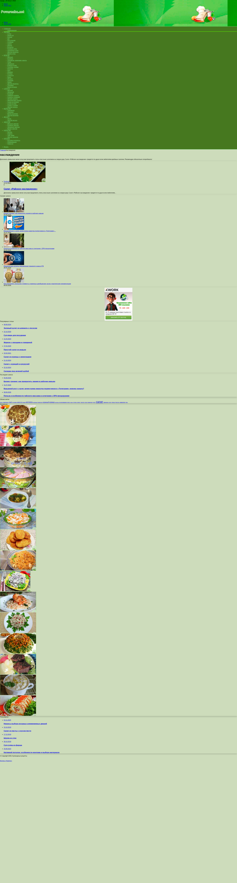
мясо (68, 402)
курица (52, 402)
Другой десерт (12, 120)
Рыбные (10, 59)
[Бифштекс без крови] (18, 674)
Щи (8, 39)
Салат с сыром (12, 105)
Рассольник (11, 40)
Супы (9, 34)
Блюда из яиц (12, 65)
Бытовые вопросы (13, 140)
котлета (29, 402)
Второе (7, 55)
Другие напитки (12, 137)
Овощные (10, 64)
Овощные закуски (13, 127)
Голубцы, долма (12, 67)
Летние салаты (12, 99)
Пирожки (10, 112)
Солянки (10, 42)
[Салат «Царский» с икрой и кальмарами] (18, 715)
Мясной (10, 90)
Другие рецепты (13, 52)
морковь (57, 402)
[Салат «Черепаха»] (18, 425)
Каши (9, 77)
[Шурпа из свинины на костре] (18, 508)
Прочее (7, 139)
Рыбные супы (12, 49)
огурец (75, 402)
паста (82, 402)
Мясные (10, 57)
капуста (19, 402)
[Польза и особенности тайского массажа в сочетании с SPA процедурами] (14, 247)
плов (86, 402)
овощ (71, 402)
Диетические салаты (14, 100)
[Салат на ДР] (18, 487)
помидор (89, 402)
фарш (113, 402)
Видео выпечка (12, 114)
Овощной (10, 92)
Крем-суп (10, 35)
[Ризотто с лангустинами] (18, 611)
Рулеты (9, 74)
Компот (9, 134)
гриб (10, 402)
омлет (78, 402)
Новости (10, 144)
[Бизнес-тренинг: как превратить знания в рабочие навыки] (14, 211)
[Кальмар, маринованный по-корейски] (18, 528)
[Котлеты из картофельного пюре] (18, 549)
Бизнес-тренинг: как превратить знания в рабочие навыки (24, 213)
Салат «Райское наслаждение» (20, 189)
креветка (40, 402)
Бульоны (10, 47)
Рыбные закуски (13, 125)
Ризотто (10, 69)
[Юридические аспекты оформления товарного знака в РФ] (14, 264)
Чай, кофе (10, 135)
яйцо (127, 402)
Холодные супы (12, 50)
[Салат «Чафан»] (18, 445)
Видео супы (11, 54)
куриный (46, 402)
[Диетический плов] (18, 570)
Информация (12, 30)
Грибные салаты (13, 95)
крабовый (35, 402)
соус (110, 402)
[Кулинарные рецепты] (12, 19)
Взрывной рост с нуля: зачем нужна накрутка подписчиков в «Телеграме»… (30, 231)
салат (99, 401)
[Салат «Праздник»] (18, 632)
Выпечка (7, 109)
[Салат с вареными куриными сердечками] (15, 591)
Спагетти (10, 75)
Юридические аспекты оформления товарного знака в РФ (24, 266)
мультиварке (63, 402)
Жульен (10, 79)
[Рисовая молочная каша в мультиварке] (18, 694)
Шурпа (9, 45)
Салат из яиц (11, 104)
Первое (7, 32)
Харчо (9, 44)
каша (24, 402)
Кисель (9, 132)
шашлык (122, 402)
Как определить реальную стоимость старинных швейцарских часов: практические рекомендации (37, 284)
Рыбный (10, 94)
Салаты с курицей (13, 97)
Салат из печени (13, 102)
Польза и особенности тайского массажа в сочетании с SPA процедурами (29, 248)
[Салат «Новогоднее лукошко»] (18, 653)
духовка (14, 402)
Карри (9, 82)
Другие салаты (12, 107)
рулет (94, 402)
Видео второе (12, 87)
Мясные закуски (12, 124)
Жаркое (10, 72)
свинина (105, 402)
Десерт (7, 117)
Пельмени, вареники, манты (17, 60)
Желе (9, 119)
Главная (3, 150)
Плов (9, 62)
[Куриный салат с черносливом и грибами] (18, 466)
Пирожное (11, 110)
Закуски (7, 122)
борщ (1, 402)
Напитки (7, 130)
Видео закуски (12, 129)
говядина (5, 402)
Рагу (8, 70)
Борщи (9, 37)
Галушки (10, 80)
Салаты (7, 89)
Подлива (10, 85)
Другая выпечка (12, 115)
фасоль (117, 402)
